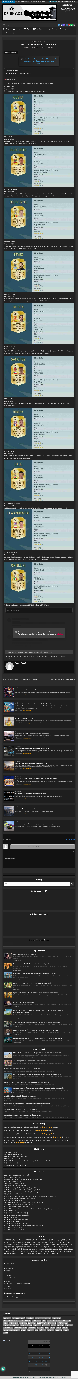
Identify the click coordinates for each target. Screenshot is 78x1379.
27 (39, 1365)
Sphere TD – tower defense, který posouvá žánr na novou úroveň (35, 993)
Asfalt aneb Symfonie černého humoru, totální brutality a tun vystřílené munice (37, 1209)
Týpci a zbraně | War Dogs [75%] (21, 1175)
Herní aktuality (57, 1321)
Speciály (59, 1328)
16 (49, 1357)
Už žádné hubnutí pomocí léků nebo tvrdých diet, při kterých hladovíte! (34, 1196)
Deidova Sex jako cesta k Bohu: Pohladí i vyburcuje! (28, 1202)
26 (36, 1365)
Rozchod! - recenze (18, 1163)
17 (29, 1361)
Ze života (65, 1330)
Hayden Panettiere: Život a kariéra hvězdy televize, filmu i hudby (35, 1030)
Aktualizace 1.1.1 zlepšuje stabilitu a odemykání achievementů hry (31, 689)
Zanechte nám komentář (47, 47)
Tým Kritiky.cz (53, 29)
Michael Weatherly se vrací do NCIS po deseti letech (22, 1069)
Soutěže (53, 1328)
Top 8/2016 (14, 1217)
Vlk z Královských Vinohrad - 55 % (22, 1204)
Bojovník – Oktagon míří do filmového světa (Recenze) (32, 983)
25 (32, 1365)
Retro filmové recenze (21, 1328)
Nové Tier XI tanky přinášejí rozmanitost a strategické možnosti (31, 763)
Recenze (53, 1325)
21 (42, 1361)
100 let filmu (7, 1318)
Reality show (45, 1325)
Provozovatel (64, 29)
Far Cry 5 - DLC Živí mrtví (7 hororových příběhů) (50, 1240)
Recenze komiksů (8, 1328)
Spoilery (65, 1328)
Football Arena (18, 1240)
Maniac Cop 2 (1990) (17, 1230)
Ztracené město (17, 1159)
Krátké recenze (52, 1323)
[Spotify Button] (71, 25)
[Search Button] (74, 25)
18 (32, 1361)
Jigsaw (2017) (16, 1242)
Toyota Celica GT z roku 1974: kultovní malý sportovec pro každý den (32, 733)
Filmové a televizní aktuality (11, 1321)
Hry (28, 29)
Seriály (17, 29)
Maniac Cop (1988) (16, 1228)
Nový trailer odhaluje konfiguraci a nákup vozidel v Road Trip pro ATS (32, 748)
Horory (65, 1321)
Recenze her (60, 1325)
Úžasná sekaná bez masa (20, 1206)
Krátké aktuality (41, 1323)
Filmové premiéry (25, 1321)
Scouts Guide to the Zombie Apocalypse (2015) (26, 1190)
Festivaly (37, 1318)
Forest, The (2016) (17, 1194)
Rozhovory (40, 1328)
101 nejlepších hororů (19, 1318)
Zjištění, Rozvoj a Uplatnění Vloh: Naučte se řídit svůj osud (22, 1134)
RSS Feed (7, 1270)
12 (36, 1357)
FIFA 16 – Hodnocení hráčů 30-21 (39, 44)
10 (29, 1357)
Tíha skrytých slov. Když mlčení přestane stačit (29, 1061)
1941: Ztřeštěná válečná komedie (24, 954)
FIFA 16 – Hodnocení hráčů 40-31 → (63, 679)
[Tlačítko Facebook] (62, 25)
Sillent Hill (15, 1152)
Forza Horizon (15, 1221)
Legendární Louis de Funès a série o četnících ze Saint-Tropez (34, 973)
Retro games (32, 1328)
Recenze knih (68, 1325)
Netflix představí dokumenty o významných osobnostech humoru (27, 1103)
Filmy (7, 29)
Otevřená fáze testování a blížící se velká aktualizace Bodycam (30, 793)
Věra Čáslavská (16, 1211)
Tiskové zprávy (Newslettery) (11, 1330)
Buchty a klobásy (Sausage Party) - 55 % (24, 1188)
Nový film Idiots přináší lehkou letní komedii (20, 1096)
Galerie (49, 1321)
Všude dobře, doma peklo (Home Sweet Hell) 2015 (20, 1130)
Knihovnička (23, 1323)
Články (6, 1333)
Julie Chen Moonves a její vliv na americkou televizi (22, 1115)
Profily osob (37, 1325)
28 (43, 1365)
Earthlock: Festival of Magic (19, 1219)
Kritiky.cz (67, 4)
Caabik (27, 47)
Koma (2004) (58, 1249)
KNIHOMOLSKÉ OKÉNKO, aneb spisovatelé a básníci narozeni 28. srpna (38, 1053)
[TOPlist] (6, 1340)
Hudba (5, 1323)
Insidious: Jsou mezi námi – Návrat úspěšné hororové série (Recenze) (37, 1038)
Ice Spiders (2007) (17, 1177)
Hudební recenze (13, 1323)
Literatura (38, 29)
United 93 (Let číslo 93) (19, 1156)
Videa (36, 1330)
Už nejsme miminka (18, 1183)
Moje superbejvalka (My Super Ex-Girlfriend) (42, 1253)
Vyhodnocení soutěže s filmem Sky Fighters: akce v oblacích (31, 1161)
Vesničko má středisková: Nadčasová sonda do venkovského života (36, 1022)
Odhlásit (12, 1263)
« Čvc (29, 1372)
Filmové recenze (36, 1321)
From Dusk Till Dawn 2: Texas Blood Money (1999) (27, 1225)
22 (46, 1361)
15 (46, 1357)
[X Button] (59, 25)
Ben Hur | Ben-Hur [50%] (19, 1185)
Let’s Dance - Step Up (18, 1154)
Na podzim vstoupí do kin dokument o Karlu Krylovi (28, 1179)
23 (49, 1361)
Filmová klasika (46, 1318)
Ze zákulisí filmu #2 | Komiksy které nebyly (25, 1192)
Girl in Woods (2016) (18, 1200)
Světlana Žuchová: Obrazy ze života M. (23, 1198)
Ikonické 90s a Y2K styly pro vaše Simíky (25, 718)
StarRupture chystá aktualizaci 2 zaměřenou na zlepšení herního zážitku (33, 703)
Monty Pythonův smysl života (23, 1002)
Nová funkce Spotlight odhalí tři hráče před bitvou (27, 808)
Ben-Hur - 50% (16, 1181)
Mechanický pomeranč (18, 1165)
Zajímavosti (43, 1330)
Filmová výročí (56, 1318)
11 (32, 1357)
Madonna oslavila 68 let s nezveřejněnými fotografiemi (32, 964)
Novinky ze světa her (39, 41)
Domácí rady (30, 1318)
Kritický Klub (32, 1323)
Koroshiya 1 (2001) (38, 1249)
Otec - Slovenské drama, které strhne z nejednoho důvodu (22, 1127)
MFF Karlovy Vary (62, 1323)
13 (39, 1357)
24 (29, 1365)
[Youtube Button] (69, 25)
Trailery (23, 1330)
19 (36, 1361)
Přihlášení (71, 839)
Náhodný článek (10, 33)
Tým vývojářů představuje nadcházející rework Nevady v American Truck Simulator (36, 778)
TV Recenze (30, 1330)
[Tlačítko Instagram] (67, 25)
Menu (7, 25)
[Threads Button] (64, 25)
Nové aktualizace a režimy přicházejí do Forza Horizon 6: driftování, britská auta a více (36, 823)
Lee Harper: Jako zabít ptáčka (20, 1215)
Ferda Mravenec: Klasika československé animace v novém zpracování (38, 1074)
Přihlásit (7, 1263)
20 (39, 1361)
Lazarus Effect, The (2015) (19, 1213)
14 (42, 1357)
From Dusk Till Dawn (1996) (20, 1223)
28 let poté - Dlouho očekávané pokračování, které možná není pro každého (28, 1137)
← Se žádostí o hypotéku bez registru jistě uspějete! (20, 679)
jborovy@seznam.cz (18, 1297)
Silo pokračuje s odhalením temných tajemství (20, 1109)
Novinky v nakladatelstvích (11, 1325)
